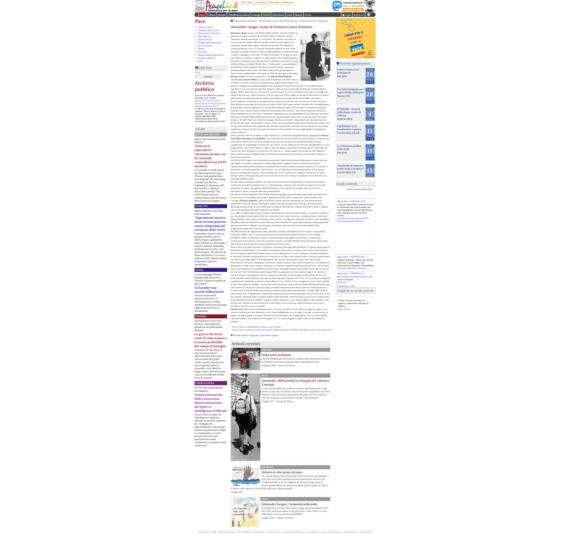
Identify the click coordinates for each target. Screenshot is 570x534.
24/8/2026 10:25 (358, 201)
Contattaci (260, 2)
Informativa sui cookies (317, 532)
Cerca (307, 14)
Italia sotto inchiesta (276, 355)
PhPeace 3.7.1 (275, 532)
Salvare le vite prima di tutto (282, 472)
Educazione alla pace (209, 33)
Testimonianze (308, 20)
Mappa (298, 14)
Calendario (278, 14)
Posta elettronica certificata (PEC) (358, 532)
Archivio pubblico (204, 86)
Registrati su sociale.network (355, 290)
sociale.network (347, 183)
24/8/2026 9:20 (357, 257)
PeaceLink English (207, 134)
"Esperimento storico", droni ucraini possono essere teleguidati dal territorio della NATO (210, 224)
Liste (289, 14)
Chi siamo (246, 2)
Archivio (202, 51)
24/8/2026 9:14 (357, 273)
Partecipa (274, 2)
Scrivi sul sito (205, 45)
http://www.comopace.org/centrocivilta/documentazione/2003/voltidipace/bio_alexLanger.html (282, 329)
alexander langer (269, 335)
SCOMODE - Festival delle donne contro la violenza (349, 112)
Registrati (359, 14)
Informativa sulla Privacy (294, 532)
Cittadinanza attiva (238, 14)
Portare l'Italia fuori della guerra (348, 71)
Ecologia (256, 14)
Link (200, 61)
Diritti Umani (205, 39)
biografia (254, 335)
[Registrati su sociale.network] (354, 11)
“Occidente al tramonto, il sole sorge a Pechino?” (350, 167)
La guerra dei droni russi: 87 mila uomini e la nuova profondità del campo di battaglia (210, 340)
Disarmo (200, 316)
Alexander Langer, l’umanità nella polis (289, 504)
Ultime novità (205, 27)
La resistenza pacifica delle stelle (349, 147)
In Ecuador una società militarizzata (209, 290)
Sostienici (287, 2)
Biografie (323, 20)
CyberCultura (204, 383)
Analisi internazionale (209, 42)
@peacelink (342, 201)
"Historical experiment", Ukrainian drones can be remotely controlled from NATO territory (210, 156)
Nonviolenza (204, 36)
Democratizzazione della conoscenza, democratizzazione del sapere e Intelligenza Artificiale (210, 403)
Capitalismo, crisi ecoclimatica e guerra (349, 128)
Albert (201, 48)
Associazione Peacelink (359, 189)
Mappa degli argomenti (210, 54)
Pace (202, 14)
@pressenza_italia (347, 286)
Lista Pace (205, 67)
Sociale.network (206, 57)
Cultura (211, 14)
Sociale (267, 349)
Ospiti (266, 14)
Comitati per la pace (209, 30)
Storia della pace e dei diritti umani (278, 20)
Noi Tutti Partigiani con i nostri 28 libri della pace (350, 91)
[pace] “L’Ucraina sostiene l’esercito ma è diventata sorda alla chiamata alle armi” (210, 98)
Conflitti (201, 206)
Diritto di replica (335, 532)
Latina (199, 269)
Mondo (222, 14)
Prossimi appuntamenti (355, 63)
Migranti (268, 467)
